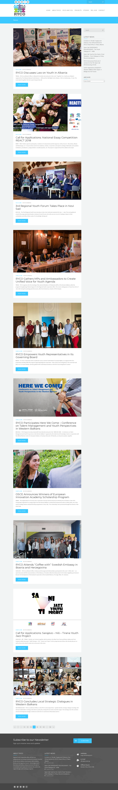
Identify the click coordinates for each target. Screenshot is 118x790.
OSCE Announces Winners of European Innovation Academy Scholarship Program (42, 496)
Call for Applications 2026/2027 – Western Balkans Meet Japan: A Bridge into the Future (93, 69)
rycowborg (27, 69)
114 (24, 727)
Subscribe (85, 741)
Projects (78, 10)
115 (27, 727)
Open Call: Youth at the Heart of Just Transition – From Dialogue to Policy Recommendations (94, 56)
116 (31, 727)
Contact (102, 10)
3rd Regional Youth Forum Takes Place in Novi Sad (45, 207)
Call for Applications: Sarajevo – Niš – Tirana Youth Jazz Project (47, 634)
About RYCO (56, 10)
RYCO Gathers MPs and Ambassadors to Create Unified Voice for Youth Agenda (46, 280)
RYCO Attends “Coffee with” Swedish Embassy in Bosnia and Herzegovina (47, 566)
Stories (86, 10)
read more (22, 84)
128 (50, 727)
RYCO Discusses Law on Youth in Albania (41, 72)
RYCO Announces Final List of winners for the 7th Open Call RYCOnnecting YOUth (92, 63)
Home (48, 10)
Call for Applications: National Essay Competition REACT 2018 (46, 139)
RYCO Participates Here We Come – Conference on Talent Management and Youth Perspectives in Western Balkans (46, 425)
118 (37, 727)
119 (40, 727)
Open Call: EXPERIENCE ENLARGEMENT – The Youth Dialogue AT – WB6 (92, 49)
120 (44, 727)
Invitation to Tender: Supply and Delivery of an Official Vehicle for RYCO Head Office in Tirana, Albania (94, 42)
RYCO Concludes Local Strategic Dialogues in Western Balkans (44, 703)
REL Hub (94, 10)
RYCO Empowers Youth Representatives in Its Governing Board (44, 356)
